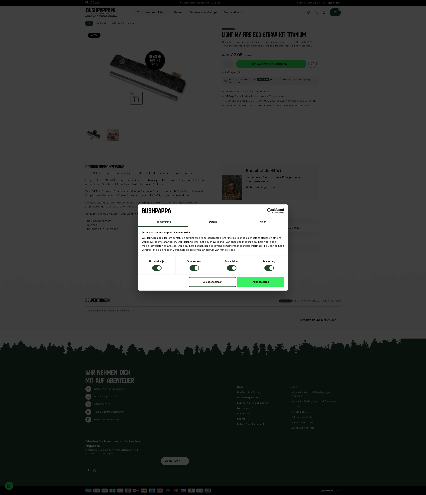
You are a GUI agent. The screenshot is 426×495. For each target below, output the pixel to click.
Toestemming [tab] (163, 221)
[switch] (194, 268)
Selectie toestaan (212, 281)
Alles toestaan (260, 281)
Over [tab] (263, 221)
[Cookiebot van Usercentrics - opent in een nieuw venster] (269, 210)
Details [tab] (213, 221)
